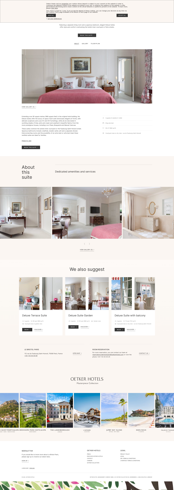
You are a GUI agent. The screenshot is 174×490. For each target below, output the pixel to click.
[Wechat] (96, 374)
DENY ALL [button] (51, 15)
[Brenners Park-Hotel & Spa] (33, 430)
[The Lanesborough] (60, 430)
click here (54, 8)
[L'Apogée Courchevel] (87, 430)
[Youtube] (85, 374)
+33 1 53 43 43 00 (30, 356)
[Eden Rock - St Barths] (141, 430)
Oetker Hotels (93, 450)
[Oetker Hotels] (87, 380)
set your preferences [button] (55, 19)
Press (89, 454)
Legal (123, 450)
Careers (89, 460)
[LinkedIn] (92, 374)
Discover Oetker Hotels (95, 456)
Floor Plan (95, 43)
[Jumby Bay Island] (114, 430)
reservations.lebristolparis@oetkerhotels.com (107, 355)
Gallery (85, 43)
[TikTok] (78, 374)
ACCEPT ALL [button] (122, 15)
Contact (90, 458)
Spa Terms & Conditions (128, 458)
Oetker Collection (93, 462)
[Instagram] (81, 374)
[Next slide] (89, 243)
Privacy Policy (125, 454)
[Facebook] (89, 374)
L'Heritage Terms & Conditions (130, 460)
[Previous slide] (84, 243)
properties (65, 4)
